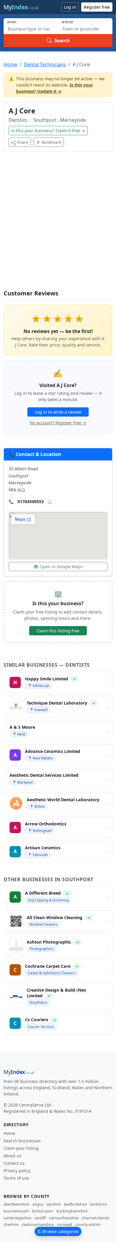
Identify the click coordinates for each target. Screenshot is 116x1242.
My (21, 7)
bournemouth (16, 1211)
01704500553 (31, 501)
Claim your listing (21, 1148)
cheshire (11, 1224)
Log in (70, 7)
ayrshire (54, 1204)
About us (12, 1155)
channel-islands (95, 1218)
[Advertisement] (58, 224)
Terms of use (16, 1178)
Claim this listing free (58, 631)
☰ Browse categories (58, 1231)
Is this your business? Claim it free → (48, 130)
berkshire (98, 1204)
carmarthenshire (64, 1218)
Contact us (14, 1163)
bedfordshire (75, 1204)
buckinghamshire (72, 1211)
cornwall (64, 1224)
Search (62, 41)
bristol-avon (42, 1211)
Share (22, 142)
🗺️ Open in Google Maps (58, 566)
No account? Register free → (58, 423)
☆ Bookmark (48, 142)
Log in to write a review (58, 412)
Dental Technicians (45, 64)
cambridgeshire (17, 1218)
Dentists (19, 120)
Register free (97, 7)
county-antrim (88, 1224)
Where (67, 22)
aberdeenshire (16, 1204)
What (12, 22)
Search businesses (22, 1141)
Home (10, 64)
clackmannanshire (38, 1224)
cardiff (40, 1218)
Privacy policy (17, 1170)
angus (37, 1204)
